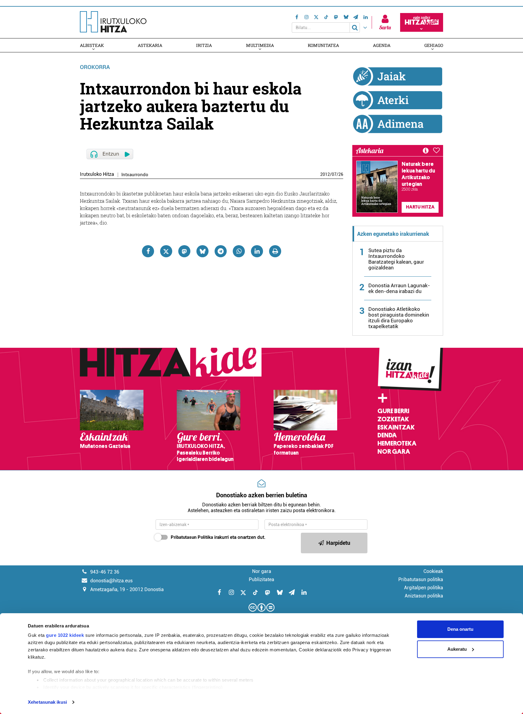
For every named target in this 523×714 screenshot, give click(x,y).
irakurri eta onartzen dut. (218, 537)
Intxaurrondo (134, 175)
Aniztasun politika (424, 596)
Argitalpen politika (423, 588)
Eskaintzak (396, 427)
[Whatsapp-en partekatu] (239, 251)
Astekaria (150, 45)
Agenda (381, 45)
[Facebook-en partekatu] (148, 251)
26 (340, 174)
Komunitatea (323, 45)
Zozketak (393, 419)
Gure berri (393, 411)
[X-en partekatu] (166, 251)
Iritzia (204, 45)
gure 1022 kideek (65, 635)
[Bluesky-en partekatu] (202, 251)
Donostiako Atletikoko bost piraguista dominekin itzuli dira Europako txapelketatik (398, 317)
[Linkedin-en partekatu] (257, 251)
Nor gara (393, 451)
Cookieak (433, 571)
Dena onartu (460, 629)
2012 (325, 174)
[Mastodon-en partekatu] (184, 251)
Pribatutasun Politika (192, 537)
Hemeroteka (396, 443)
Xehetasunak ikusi (47, 702)
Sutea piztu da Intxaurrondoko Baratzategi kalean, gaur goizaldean (396, 259)
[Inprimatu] (275, 251)
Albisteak (92, 45)
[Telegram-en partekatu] (221, 251)
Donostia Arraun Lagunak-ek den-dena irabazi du (399, 288)
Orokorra (95, 67)
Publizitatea (261, 579)
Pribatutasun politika (420, 579)
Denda (387, 435)
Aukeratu (457, 649)
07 (334, 174)
